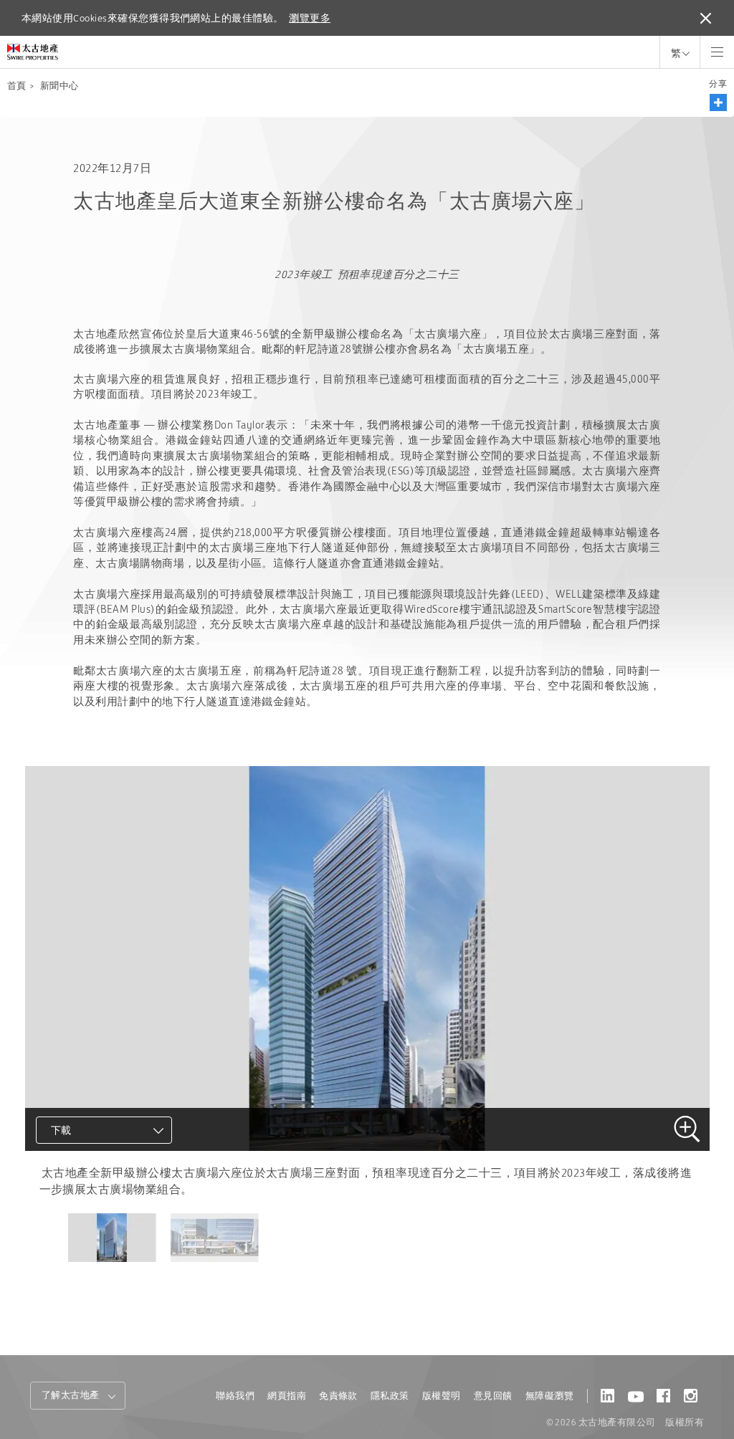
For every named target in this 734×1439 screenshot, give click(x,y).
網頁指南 (286, 1395)
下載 (61, 1130)
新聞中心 (59, 85)
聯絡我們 (235, 1395)
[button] (718, 102)
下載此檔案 (79, 1185)
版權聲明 (441, 1395)
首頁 (17, 85)
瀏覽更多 (309, 18)
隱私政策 (390, 1395)
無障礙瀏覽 (549, 1395)
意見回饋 (493, 1395)
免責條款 (338, 1395)
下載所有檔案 (85, 1210)
